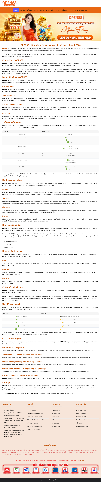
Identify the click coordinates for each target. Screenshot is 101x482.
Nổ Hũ (57, 10)
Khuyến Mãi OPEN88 (81, 10)
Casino (36, 10)
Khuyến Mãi (49, 10)
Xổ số (71, 10)
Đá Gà (42, 10)
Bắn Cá (29, 10)
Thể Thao (64, 10)
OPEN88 (16, 10)
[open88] (10, 3)
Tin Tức (22, 10)
